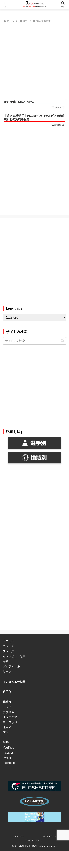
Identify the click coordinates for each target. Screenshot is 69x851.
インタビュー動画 (14, 681)
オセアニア (10, 717)
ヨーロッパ (10, 722)
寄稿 (5, 661)
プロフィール (11, 666)
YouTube (8, 747)
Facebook (9, 762)
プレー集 (8, 651)
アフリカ (8, 712)
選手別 (7, 691)
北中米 (7, 727)
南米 (5, 732)
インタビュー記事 (14, 656)
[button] (62, 341)
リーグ (7, 671)
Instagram (9, 752)
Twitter (7, 757)
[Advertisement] (34, 59)
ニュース (8, 646)
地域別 (7, 701)
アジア (7, 707)
